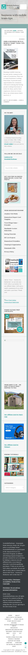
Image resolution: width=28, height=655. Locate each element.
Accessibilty (7, 581)
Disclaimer (6, 588)
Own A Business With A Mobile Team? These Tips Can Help (14, 43)
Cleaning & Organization (12, 244)
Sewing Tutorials (10, 234)
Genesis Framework (8, 651)
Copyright (6, 584)
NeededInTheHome (10, 6)
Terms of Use (15, 581)
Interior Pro (19, 650)
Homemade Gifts (9, 248)
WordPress (18, 651)
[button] (24, 6)
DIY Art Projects (9, 237)
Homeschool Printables (12, 241)
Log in (24, 651)
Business (21, 39)
